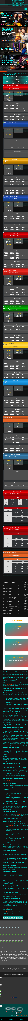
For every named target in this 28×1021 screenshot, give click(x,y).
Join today (5, 908)
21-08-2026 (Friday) (17, 3)
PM (1, 1019)
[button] (2, 71)
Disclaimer (24, 968)
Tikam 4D (14, 969)
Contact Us (14, 968)
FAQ (10, 968)
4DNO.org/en (8, 780)
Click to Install (14, 997)
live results (9, 684)
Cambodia (10, 825)
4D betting (17, 814)
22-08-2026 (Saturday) (18, 2)
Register (11, 1019)
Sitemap (19, 968)
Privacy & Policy (5, 968)
